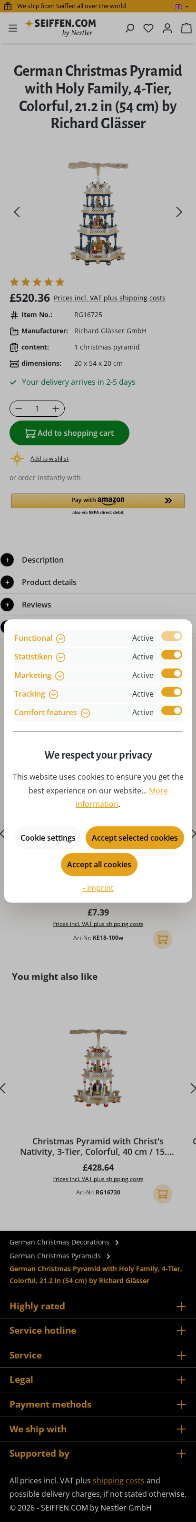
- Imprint (98, 888)
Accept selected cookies (135, 838)
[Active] (171, 636)
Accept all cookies (99, 864)
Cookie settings (48, 838)
